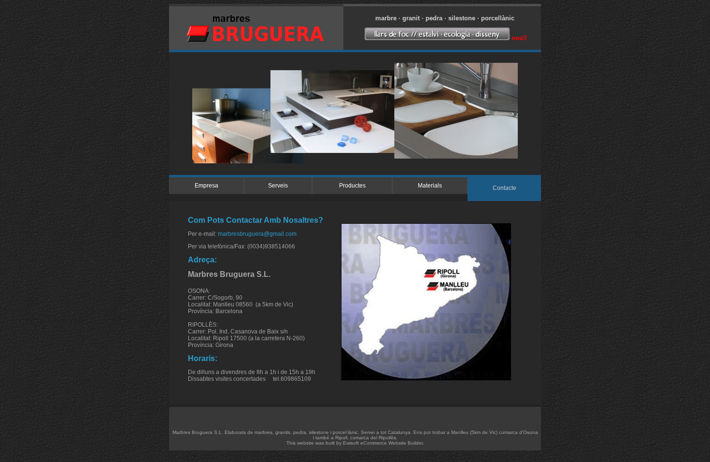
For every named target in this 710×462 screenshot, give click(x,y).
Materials (430, 185)
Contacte (504, 188)
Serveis (278, 185)
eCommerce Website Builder (391, 443)
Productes (352, 185)
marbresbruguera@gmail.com (257, 234)
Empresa (206, 185)
